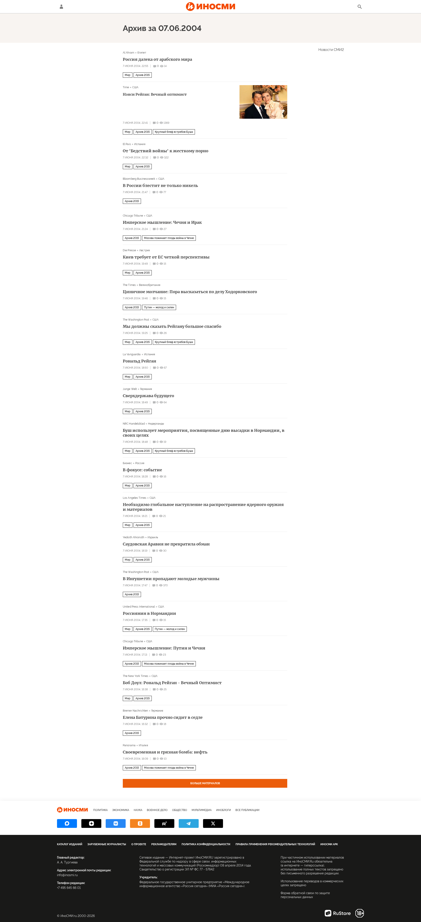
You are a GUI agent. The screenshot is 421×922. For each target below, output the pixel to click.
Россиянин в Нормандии (149, 613)
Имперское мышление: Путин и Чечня (164, 648)
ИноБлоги (223, 810)
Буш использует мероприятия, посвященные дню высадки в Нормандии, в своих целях (203, 433)
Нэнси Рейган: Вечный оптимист (155, 94)
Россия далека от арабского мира (157, 59)
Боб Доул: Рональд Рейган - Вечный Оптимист (172, 682)
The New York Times (135, 676)
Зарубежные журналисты (106, 844)
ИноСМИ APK (329, 844)
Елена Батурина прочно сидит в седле (163, 717)
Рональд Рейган (139, 361)
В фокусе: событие (142, 470)
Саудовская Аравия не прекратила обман (166, 544)
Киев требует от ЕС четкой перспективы (166, 257)
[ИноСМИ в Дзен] (91, 823)
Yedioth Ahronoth (133, 537)
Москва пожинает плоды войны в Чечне (169, 238)
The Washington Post (136, 319)
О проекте (138, 844)
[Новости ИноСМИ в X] (213, 823)
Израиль (153, 537)
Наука (138, 810)
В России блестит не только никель (160, 185)
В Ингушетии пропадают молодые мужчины (171, 578)
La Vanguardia (132, 354)
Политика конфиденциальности (206, 844)
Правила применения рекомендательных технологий (275, 844)
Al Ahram (128, 52)
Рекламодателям (163, 844)
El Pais (127, 144)
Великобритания (149, 285)
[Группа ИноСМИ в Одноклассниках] (140, 823)
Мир (127, 75)
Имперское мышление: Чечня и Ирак (162, 222)
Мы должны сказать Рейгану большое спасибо (172, 326)
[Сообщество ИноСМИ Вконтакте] (116, 823)
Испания (139, 144)
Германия (146, 389)
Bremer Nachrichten (135, 710)
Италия (143, 745)
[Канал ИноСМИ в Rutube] (164, 823)
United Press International (139, 606)
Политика (100, 810)
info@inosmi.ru (67, 875)
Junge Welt (130, 389)
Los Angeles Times (134, 497)
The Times (129, 285)
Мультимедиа (202, 810)
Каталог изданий (69, 844)
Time (126, 87)
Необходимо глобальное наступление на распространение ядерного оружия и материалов (203, 507)
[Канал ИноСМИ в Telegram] (189, 823)
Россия (139, 463)
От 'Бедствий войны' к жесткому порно (165, 151)
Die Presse (129, 250)
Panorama (129, 745)
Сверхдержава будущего (148, 395)
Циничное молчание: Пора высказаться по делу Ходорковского (190, 291)
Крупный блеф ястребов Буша (174, 131)
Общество (179, 810)
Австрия (144, 250)
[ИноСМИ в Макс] (67, 823)
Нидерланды (156, 423)
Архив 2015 (143, 75)
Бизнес (127, 463)
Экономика (120, 810)
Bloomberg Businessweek (139, 178)
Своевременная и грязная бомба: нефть (165, 752)
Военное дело (157, 810)
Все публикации (247, 810)
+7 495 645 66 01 (69, 888)
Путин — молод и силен (159, 307)
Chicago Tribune (133, 215)
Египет (141, 52)
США (135, 87)
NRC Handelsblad (134, 423)
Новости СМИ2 (331, 50)
